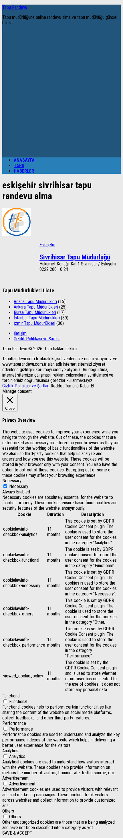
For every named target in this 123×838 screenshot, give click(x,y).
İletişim (20, 333)
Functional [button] (11, 696)
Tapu (19, 165)
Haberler (24, 171)
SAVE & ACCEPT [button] (17, 833)
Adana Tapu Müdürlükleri (35, 301)
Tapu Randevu (14, 7)
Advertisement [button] (15, 778)
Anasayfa (24, 160)
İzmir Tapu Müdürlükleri (34, 323)
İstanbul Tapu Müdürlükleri (37, 318)
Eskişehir (47, 244)
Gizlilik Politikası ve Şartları (25, 386)
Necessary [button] (11, 480)
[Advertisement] (61, 91)
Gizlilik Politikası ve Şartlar (37, 338)
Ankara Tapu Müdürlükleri (36, 307)
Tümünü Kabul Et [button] (79, 386)
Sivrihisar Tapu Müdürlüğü (74, 257)
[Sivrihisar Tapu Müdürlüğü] (16, 234)
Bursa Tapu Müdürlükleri (35, 312)
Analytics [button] (10, 750)
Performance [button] (14, 723)
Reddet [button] (57, 386)
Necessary (18, 486)
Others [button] (8, 811)
